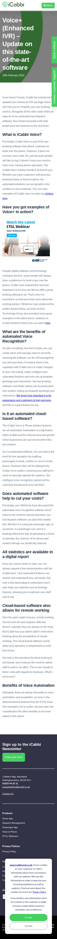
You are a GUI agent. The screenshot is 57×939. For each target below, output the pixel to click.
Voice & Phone (9, 831)
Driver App (7, 818)
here (47, 323)
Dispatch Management (13, 823)
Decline (28, 925)
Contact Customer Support (54, 87)
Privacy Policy (39, 892)
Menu (49, 5)
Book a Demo (54, 50)
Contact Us (7, 793)
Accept (28, 917)
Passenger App (10, 827)
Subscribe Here (13, 757)
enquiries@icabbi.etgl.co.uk (16, 787)
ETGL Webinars (10, 836)
